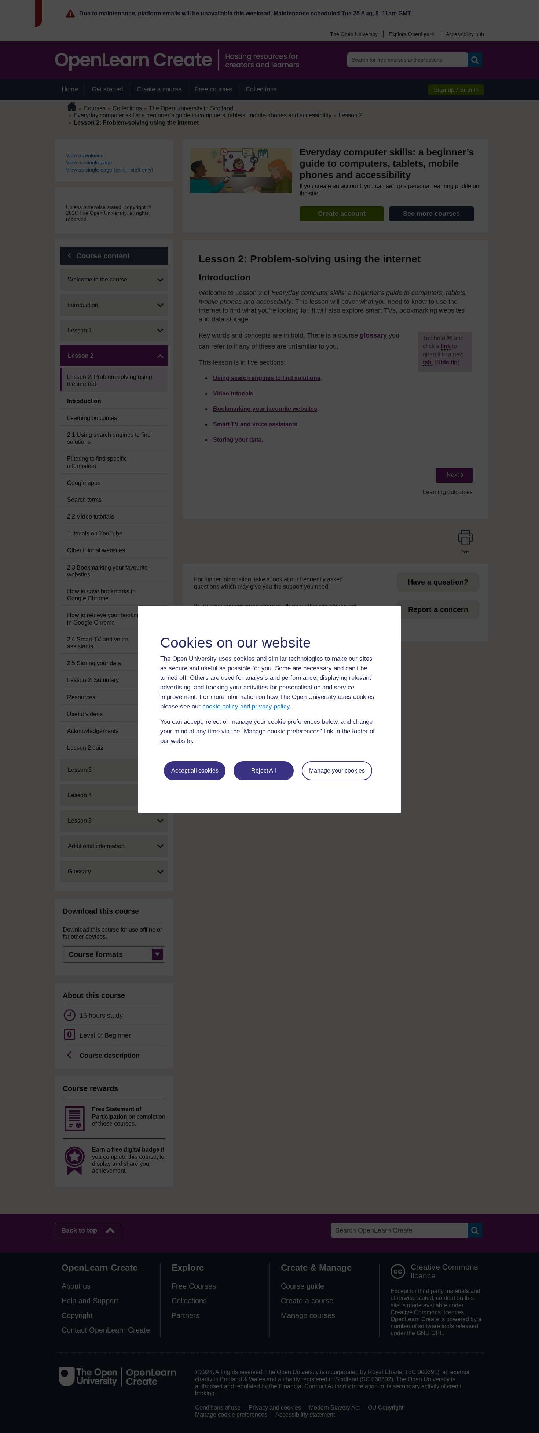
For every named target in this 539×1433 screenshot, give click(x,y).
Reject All (263, 770)
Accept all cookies (195, 770)
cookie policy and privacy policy (246, 706)
